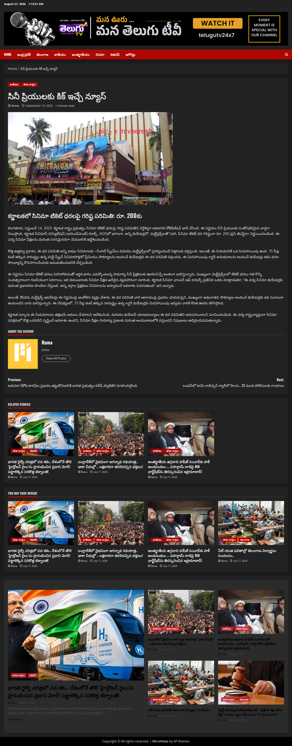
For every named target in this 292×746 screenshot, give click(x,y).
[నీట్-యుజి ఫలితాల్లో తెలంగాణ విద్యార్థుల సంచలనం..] (251, 523)
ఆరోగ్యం (130, 54)
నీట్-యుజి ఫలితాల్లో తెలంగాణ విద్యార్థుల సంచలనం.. (247, 553)
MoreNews (160, 741)
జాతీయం (60, 54)
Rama (15, 106)
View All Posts (56, 358)
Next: (233, 382)
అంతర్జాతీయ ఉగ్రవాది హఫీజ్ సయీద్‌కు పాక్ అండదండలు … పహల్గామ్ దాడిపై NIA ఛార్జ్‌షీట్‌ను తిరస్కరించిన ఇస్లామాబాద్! (179, 466)
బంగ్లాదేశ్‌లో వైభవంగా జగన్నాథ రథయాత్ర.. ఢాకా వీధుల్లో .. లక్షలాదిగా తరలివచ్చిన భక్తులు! (110, 464)
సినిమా (100, 54)
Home (7, 54)
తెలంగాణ (42, 54)
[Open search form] (286, 54)
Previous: (72, 382)
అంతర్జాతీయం (81, 54)
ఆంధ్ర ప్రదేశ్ (24, 54)
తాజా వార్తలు (29, 84)
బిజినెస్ (115, 54)
